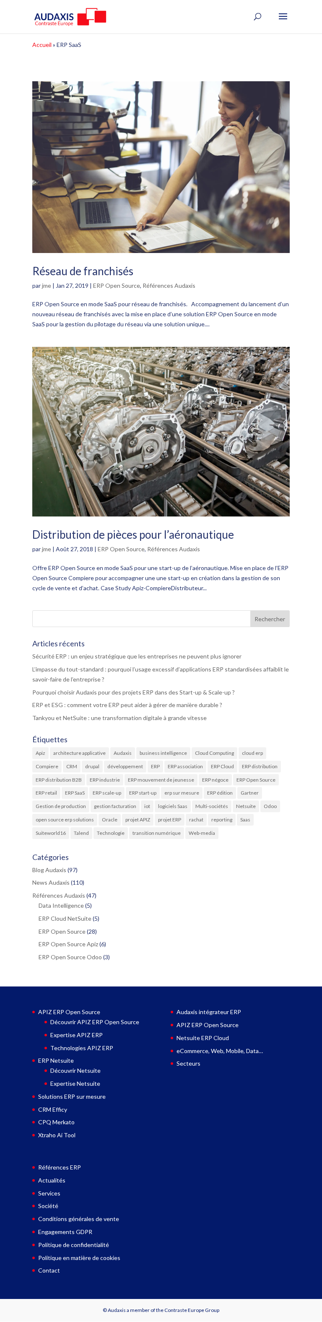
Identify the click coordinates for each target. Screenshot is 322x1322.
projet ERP (169, 819)
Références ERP (59, 1167)
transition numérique (156, 833)
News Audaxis (51, 882)
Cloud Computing (214, 753)
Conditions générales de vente (78, 1218)
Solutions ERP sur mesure (72, 1096)
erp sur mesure (181, 793)
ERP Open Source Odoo (70, 957)
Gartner (250, 793)
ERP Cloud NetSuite (65, 918)
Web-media (202, 833)
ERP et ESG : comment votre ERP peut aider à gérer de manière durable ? (127, 704)
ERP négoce (215, 780)
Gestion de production (61, 806)
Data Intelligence (61, 905)
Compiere (47, 766)
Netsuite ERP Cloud (203, 1037)
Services (49, 1193)
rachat (196, 819)
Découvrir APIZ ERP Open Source (94, 1021)
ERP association (185, 766)
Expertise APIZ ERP (76, 1034)
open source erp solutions (65, 819)
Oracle (109, 819)
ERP (155, 766)
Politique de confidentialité (73, 1244)
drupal (92, 766)
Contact (49, 1270)
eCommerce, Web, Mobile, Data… (220, 1050)
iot (147, 806)
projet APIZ (137, 819)
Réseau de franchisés (82, 271)
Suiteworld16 (51, 833)
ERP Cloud (222, 766)
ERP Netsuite (56, 1060)
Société (48, 1205)
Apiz (40, 753)
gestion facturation (115, 806)
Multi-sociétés (211, 806)
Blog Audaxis (49, 869)
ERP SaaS (75, 793)
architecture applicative (79, 753)
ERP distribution (260, 766)
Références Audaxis (169, 285)
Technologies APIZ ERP (81, 1047)
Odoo (270, 806)
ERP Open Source (116, 285)
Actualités (51, 1180)
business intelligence (163, 753)
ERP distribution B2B (59, 780)
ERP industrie (105, 780)
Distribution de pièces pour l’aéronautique (133, 534)
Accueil (42, 44)
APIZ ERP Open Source (69, 1011)
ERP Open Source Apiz (68, 944)
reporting (221, 819)
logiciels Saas (172, 806)
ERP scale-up (107, 793)
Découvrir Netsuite (75, 1070)
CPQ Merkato (56, 1122)
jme (46, 285)
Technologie (111, 833)
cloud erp (252, 753)
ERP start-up (142, 793)
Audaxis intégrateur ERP (209, 1011)
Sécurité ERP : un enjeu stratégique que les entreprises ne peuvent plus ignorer (137, 656)
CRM (71, 766)
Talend (81, 833)
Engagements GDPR (65, 1231)
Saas (245, 819)
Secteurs (188, 1063)
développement (125, 766)
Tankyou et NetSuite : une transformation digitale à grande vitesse (119, 717)
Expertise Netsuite (75, 1083)
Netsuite (246, 806)
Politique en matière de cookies (79, 1257)
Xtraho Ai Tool (56, 1135)
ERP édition (220, 793)
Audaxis (123, 753)
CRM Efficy (52, 1109)
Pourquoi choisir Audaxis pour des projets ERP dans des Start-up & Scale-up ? (133, 692)
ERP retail (46, 793)
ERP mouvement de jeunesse (161, 780)
